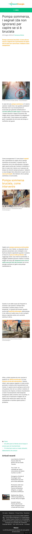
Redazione (11, 513)
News (6, 441)
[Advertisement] (16, 64)
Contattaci (27, 524)
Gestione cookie (28, 532)
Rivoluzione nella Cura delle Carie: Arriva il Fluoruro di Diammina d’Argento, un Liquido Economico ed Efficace (17, 488)
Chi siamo (5, 513)
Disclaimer (27, 513)
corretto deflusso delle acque (11, 111)
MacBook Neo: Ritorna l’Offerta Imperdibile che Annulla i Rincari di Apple (18, 496)
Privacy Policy (19, 513)
